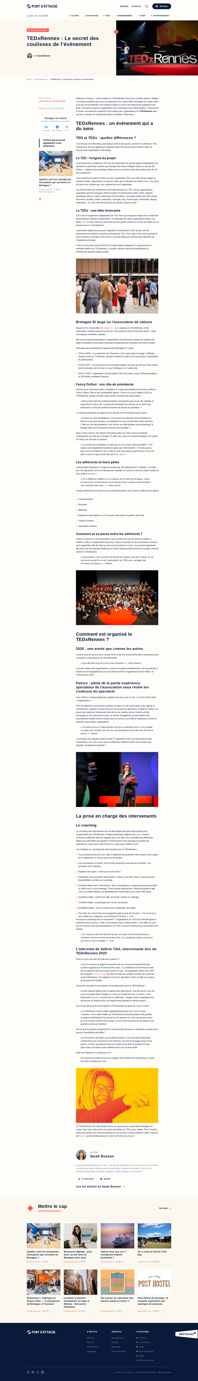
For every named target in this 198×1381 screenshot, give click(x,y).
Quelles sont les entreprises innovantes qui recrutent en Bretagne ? (55, 182)
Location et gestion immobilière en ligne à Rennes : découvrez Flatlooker (76, 1302)
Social (28, 1372)
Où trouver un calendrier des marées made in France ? (117, 1299)
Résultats (116, 1347)
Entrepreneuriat (39, 30)
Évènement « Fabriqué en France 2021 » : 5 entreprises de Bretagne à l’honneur (43, 1301)
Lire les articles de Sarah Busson (98, 1186)
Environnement (146, 1351)
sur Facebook (57, 130)
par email (46, 130)
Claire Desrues (48, 192)
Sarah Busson (43, 55)
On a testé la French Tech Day (152, 1253)
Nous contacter (119, 1351)
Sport (141, 1356)
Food (141, 1347)
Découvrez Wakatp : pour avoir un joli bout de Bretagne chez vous (78, 1254)
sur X (67, 130)
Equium (82, 1136)
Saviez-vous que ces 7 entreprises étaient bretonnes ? (113, 1254)
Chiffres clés (93, 1347)
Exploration (144, 1342)
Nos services (118, 1338)
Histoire (90, 1338)
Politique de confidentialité (146, 1372)
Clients (115, 1342)
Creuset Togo (99, 974)
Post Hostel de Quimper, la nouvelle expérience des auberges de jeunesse (153, 1301)
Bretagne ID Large (110, 328)
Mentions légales (164, 1372)
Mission (90, 1342)
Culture (142, 1338)
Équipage (91, 1351)
